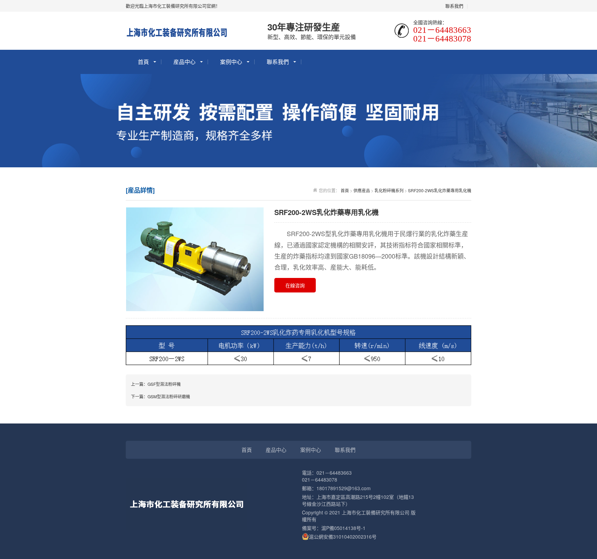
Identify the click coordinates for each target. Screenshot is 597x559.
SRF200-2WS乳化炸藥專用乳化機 (439, 190)
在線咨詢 (295, 285)
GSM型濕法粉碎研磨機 (169, 396)
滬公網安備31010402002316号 (343, 536)
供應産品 (361, 190)
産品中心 (184, 62)
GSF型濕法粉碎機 (164, 384)
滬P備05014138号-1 (343, 527)
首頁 (143, 62)
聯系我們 (454, 5)
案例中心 (231, 62)
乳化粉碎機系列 (389, 190)
